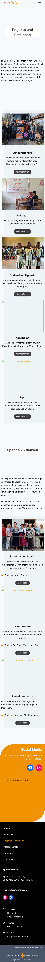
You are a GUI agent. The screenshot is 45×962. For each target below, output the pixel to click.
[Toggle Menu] (39, 2)
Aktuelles (8, 835)
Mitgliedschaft (11, 847)
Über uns (8, 859)
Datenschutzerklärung (14, 955)
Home (7, 828)
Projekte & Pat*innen (14, 841)
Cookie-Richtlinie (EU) (30, 955)
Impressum (16, 960)
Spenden (8, 853)
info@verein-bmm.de (17, 936)
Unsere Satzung (26, 960)
